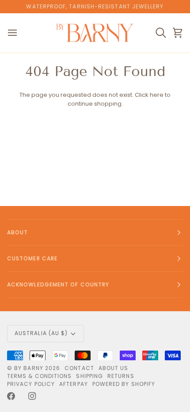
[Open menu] (20, 33)
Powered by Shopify (123, 384)
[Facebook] (11, 396)
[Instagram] (32, 396)
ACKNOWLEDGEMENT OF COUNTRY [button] (58, 284)
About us (114, 368)
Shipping (89, 376)
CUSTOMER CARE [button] (32, 258)
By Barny (28, 368)
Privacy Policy (31, 384)
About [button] (17, 232)
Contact (79, 368)
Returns (120, 376)
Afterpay (73, 384)
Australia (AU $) (41, 333)
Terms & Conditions (39, 376)
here (156, 95)
